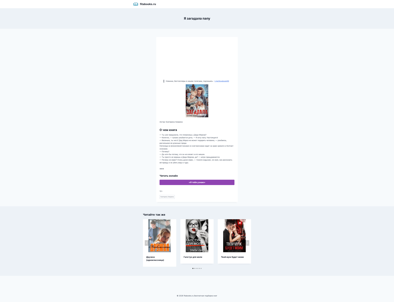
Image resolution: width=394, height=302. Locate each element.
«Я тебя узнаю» (197, 182)
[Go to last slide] (146, 243)
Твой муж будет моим (232, 257)
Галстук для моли (193, 257)
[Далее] (247, 243)
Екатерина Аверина (167, 197)
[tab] (192, 268)
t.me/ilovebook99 (222, 81)
